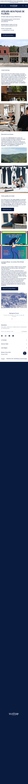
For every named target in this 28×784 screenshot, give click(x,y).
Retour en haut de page (22, 358)
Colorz (6, 354)
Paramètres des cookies (12, 358)
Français (3, 358)
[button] (26, 6)
